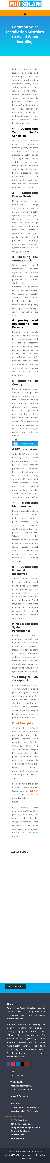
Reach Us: (15, 1103)
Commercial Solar (21, 894)
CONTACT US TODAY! (15, 987)
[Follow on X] (22, 1064)
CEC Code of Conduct (21, 1124)
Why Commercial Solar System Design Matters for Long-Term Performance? (24, 883)
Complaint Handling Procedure (25, 1127)
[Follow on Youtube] (27, 1064)
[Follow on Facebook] (8, 1064)
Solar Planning (26, 956)
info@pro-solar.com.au (21, 1085)
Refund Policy (17, 1138)
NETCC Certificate (19, 1120)
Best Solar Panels (21, 952)
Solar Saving (18, 960)
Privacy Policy (17, 1134)
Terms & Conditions (20, 1131)
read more (19, 907)
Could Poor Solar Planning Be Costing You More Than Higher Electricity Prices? (24, 943)
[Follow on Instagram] (13, 1064)
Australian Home (21, 890)
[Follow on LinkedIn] (18, 1064)
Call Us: (14, 1071)
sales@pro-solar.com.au (21, 1089)
